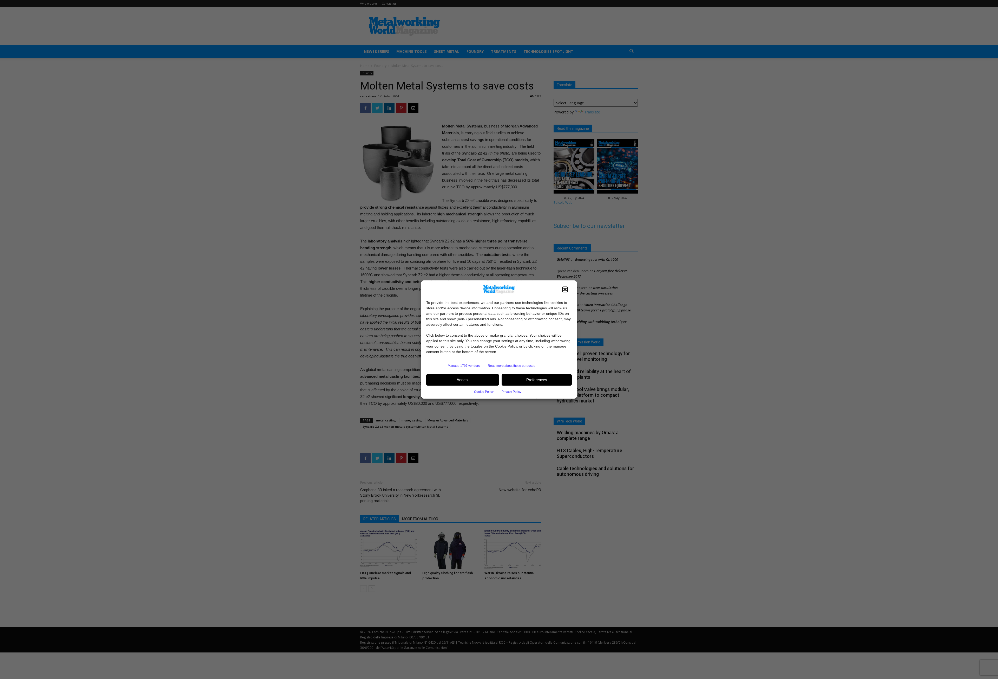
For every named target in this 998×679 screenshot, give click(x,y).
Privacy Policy (511, 391)
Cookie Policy (484, 391)
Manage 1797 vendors (464, 365)
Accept (463, 379)
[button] (565, 289)
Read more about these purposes (511, 365)
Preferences (536, 379)
